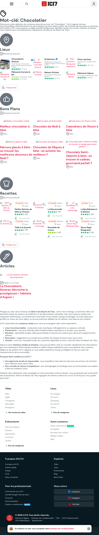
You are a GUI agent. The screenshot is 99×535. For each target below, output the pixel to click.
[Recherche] (31, 4)
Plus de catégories (61, 412)
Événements (12, 421)
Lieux (53, 388)
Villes (8, 388)
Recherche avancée (11, 54)
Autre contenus (59, 421)
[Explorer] (11, 4)
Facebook (76, 492)
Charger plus (11, 87)
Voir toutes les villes (17, 412)
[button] (10, 204)
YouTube (75, 504)
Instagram (76, 498)
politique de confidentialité (62, 529)
